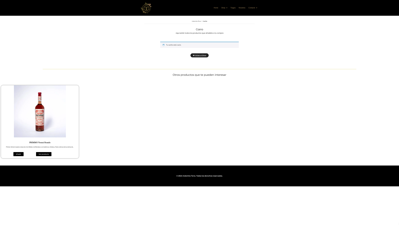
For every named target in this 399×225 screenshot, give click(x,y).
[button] (18, 154)
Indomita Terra (196, 21)
